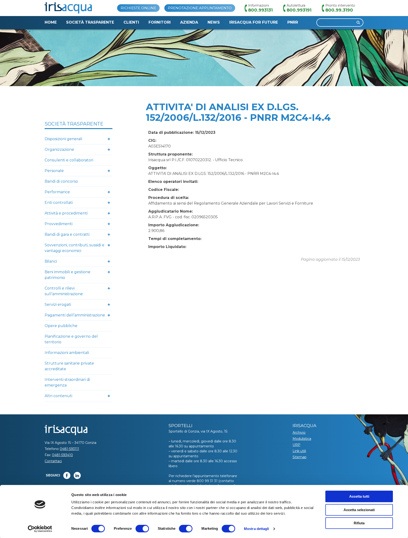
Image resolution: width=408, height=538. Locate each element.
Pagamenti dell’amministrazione (75, 315)
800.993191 (299, 10)
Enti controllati (59, 202)
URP (296, 445)
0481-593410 (62, 455)
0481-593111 (69, 449)
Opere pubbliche (61, 326)
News (214, 22)
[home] (68, 8)
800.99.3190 (339, 10)
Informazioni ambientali (67, 352)
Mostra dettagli (256, 529)
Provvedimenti (58, 224)
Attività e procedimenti (66, 213)
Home (51, 22)
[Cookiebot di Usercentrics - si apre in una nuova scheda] (40, 528)
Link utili (299, 451)
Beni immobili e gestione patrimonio (67, 275)
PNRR (292, 22)
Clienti (131, 22)
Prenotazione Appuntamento (200, 8)
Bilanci (51, 261)
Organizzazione (59, 149)
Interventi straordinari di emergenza (67, 382)
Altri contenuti (58, 396)
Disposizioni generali (63, 139)
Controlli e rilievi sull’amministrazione (64, 291)
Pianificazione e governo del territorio (71, 339)
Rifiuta (359, 523)
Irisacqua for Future (253, 22)
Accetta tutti (359, 496)
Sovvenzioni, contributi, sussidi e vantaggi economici (74, 248)
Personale (54, 170)
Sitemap (299, 457)
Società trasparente (90, 22)
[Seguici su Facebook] (66, 475)
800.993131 (260, 10)
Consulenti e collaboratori (69, 160)
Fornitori (160, 22)
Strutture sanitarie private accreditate (69, 366)
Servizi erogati (58, 304)
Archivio (299, 432)
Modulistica (302, 439)
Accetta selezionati (359, 510)
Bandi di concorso (61, 181)
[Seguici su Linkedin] (77, 475)
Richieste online (138, 8)
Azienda (189, 22)
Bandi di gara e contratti (67, 234)
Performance (57, 192)
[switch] (142, 528)
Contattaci (53, 461)
